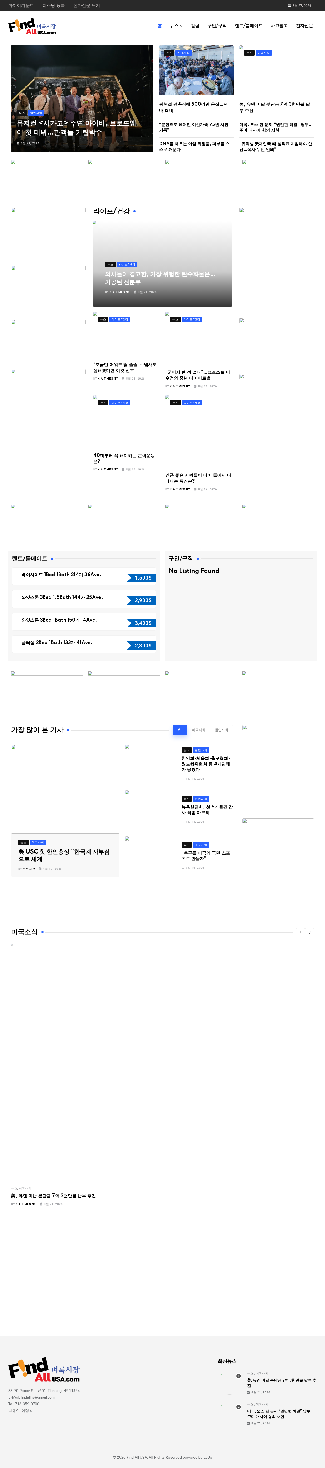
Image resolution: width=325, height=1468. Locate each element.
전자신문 (304, 26)
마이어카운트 (21, 5)
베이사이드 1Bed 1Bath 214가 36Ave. (62, 575)
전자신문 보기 (86, 5)
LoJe (207, 1457)
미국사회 (198, 730)
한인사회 (221, 730)
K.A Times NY (120, 292)
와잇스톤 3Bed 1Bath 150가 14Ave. (60, 620)
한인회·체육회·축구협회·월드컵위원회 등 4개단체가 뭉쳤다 (206, 764)
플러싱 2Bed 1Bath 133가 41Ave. (57, 643)
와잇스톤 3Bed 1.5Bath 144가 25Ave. (63, 597)
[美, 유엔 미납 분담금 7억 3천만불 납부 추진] (229, 1383)
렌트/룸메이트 (249, 26)
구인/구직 (217, 26)
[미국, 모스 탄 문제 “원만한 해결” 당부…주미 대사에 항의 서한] (229, 1413)
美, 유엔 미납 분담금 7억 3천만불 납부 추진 (53, 1196)
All (180, 730)
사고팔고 (279, 26)
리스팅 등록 (53, 5)
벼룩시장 (29, 868)
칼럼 (195, 26)
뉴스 (174, 26)
